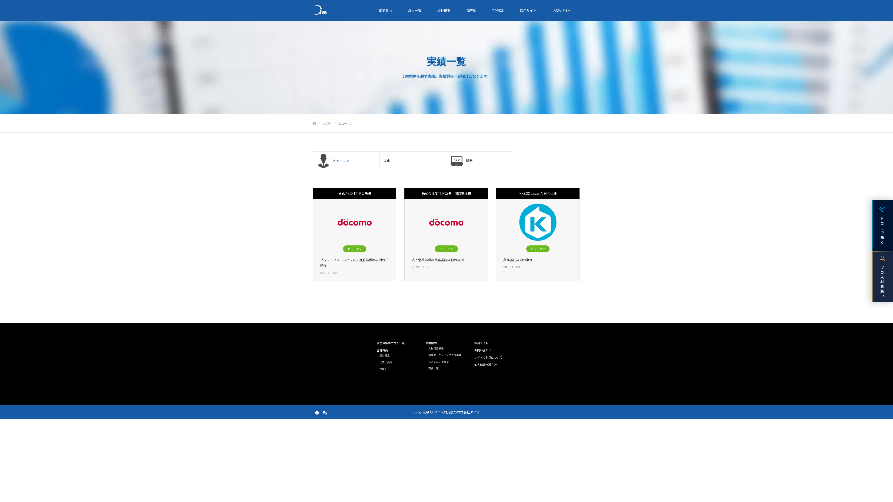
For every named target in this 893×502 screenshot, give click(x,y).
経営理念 (385, 355)
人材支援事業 (436, 348)
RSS (324, 411)
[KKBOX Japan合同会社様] (537, 222)
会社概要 (443, 10)
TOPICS (498, 10)
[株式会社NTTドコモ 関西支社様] (446, 222)
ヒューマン (355, 249)
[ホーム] (314, 115)
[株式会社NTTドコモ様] (354, 222)
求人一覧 (414, 10)
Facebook (316, 411)
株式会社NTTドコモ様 (354, 193)
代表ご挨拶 (386, 362)
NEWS (471, 10)
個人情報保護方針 (485, 365)
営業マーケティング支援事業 (444, 355)
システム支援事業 (438, 361)
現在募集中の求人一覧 (391, 343)
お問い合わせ (562, 10)
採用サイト (528, 10)
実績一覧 (433, 368)
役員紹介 (385, 369)
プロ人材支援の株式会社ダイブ (457, 412)
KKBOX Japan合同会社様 (537, 193)
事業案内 (385, 10)
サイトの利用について (488, 357)
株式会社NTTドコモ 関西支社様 (446, 193)
